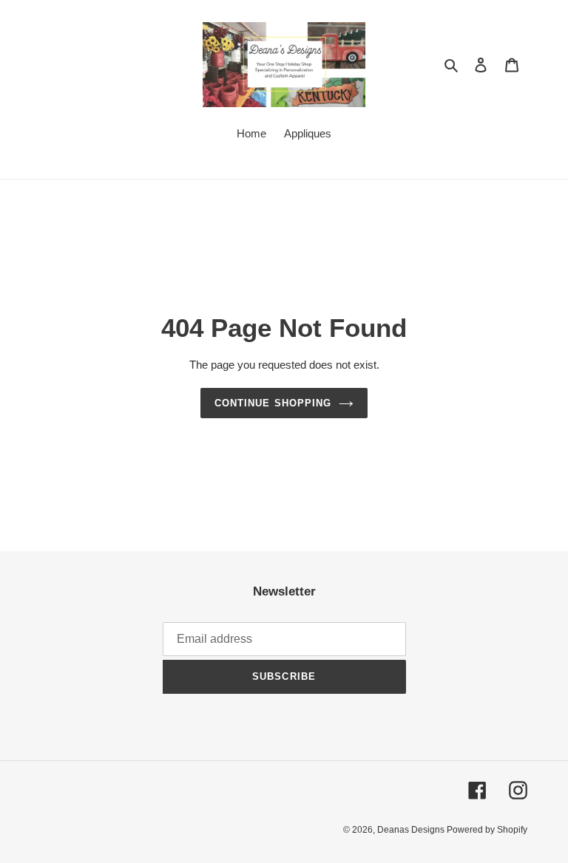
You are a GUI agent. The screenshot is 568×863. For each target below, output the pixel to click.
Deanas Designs (412, 830)
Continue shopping (272, 403)
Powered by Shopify (487, 830)
